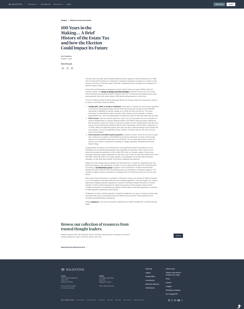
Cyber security (127, 300)
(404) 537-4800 (70, 286)
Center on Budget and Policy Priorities (115, 92)
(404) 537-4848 (69, 288)
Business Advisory (152, 284)
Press (168, 279)
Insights (68, 4)
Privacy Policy (80, 300)
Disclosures (101, 300)
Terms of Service (91, 300)
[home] (15, 4)
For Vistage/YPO (172, 294)
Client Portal (219, 4)
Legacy (148, 273)
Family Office (150, 276)
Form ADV (110, 300)
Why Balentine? (46, 4)
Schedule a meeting (173, 290)
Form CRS (118, 300)
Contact (230, 4)
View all (178, 235)
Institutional (150, 288)
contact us (94, 202)
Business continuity (139, 300)
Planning (149, 269)
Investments (150, 280)
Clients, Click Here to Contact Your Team (173, 274)
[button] (33, 4)
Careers (169, 282)
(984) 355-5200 (109, 286)
